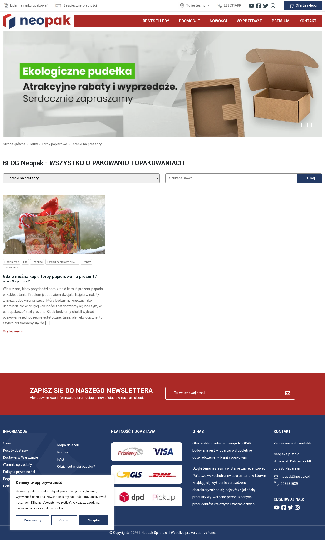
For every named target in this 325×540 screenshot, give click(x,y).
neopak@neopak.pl (295, 476)
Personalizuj (32, 520)
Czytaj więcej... (14, 331)
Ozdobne (37, 262)
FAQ (60, 459)
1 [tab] (291, 125)
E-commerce (11, 262)
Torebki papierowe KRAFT (62, 262)
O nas (7, 443)
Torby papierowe (54, 144)
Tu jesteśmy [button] (196, 5)
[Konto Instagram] (273, 6)
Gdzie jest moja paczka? (76, 466)
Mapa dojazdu (68, 445)
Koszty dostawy (15, 450)
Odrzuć (64, 520)
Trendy (86, 262)
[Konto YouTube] (251, 6)
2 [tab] (297, 125)
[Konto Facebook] (258, 6)
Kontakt (63, 452)
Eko (25, 262)
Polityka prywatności (19, 471)
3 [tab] (303, 125)
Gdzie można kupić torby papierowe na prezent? (50, 276)
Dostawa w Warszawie (20, 457)
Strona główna (14, 144)
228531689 (232, 5)
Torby (33, 144)
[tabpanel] (162, 84)
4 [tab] (309, 125)
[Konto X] (266, 6)
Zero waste (11, 267)
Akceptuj (94, 520)
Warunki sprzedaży (17, 464)
